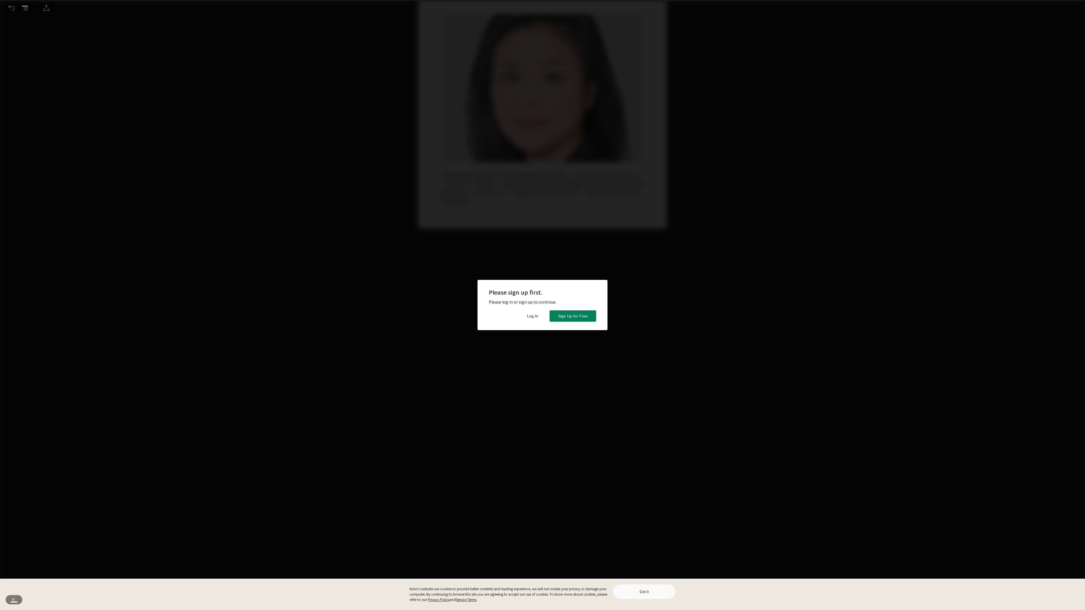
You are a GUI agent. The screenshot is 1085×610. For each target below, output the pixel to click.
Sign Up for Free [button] (573, 316)
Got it (644, 592)
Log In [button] (532, 316)
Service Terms (466, 599)
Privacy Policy (439, 599)
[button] (11, 7)
